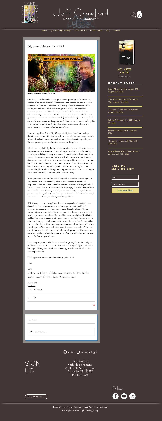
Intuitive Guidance (43, 277)
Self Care (77, 273)
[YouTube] (124, 396)
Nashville (52, 273)
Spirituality (32, 286)
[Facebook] (115, 396)
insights (85, 273)
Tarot (73, 277)
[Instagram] (132, 396)
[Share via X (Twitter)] (35, 297)
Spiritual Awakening (61, 277)
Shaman (43, 273)
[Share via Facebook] (29, 297)
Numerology (32, 282)
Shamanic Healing (35, 289)
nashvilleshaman (65, 273)
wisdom (31, 277)
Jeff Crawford (33, 273)
